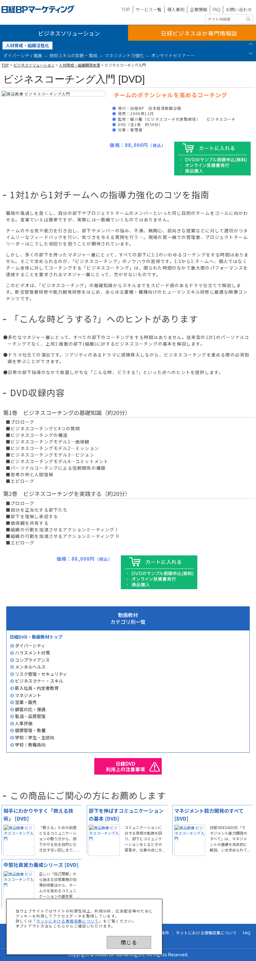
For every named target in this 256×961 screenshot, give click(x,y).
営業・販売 (25, 702)
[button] (250, 46)
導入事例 (176, 9)
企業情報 (198, 9)
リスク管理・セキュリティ (40, 674)
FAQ (216, 9)
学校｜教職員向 (30, 744)
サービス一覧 (148, 9)
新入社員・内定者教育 (36, 688)
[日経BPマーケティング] (38, 9)
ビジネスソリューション (69, 33)
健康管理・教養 (30, 730)
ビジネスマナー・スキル (38, 681)
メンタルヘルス (30, 667)
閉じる (129, 942)
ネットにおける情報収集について (67, 920)
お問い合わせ (239, 9)
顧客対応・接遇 (30, 709)
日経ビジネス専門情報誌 (199, 33)
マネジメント (27, 695)
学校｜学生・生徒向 (34, 737)
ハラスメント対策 (32, 653)
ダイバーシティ (29, 645)
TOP (125, 9)
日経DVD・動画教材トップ (36, 637)
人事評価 (23, 723)
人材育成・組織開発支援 (79, 65)
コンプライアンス (32, 660)
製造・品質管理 (30, 716)
